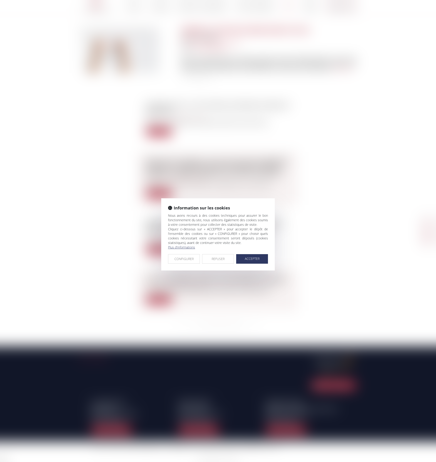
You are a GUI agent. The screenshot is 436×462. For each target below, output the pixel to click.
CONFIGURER (184, 259)
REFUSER (218, 259)
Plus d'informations (181, 247)
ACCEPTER (252, 258)
